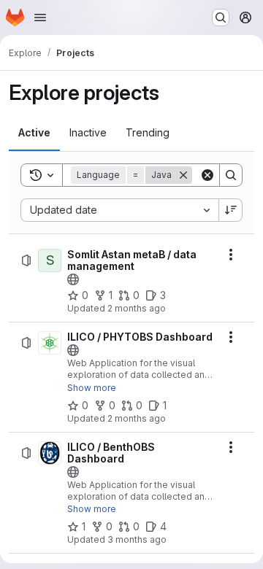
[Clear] (207, 175)
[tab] (34, 133)
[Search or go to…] (220, 17)
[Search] (231, 175)
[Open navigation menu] (40, 17)
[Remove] (183, 175)
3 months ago (137, 539)
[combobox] (119, 210)
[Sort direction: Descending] (231, 210)
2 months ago (136, 308)
